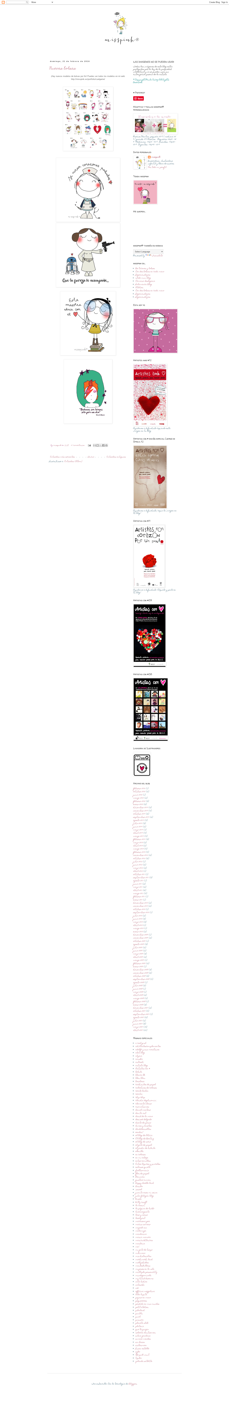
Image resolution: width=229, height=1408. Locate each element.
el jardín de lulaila (145, 1148)
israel (139, 1190)
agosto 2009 (138, 944)
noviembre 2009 (140, 938)
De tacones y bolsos (145, 269)
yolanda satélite (144, 1361)
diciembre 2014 (140, 808)
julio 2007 (137, 1021)
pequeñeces (141, 1301)
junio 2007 (137, 1024)
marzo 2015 (138, 798)
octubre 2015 (139, 792)
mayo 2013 (138, 843)
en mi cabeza (142, 1158)
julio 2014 (137, 824)
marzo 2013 (138, 849)
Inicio (90, 457)
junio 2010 (137, 919)
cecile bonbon (142, 1091)
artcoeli (140, 1062)
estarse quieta (143, 1167)
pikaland (140, 1310)
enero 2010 (138, 932)
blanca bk (140, 1075)
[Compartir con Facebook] (103, 445)
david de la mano (144, 1116)
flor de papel (142, 1174)
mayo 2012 (138, 868)
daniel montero (143, 1110)
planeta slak (142, 1323)
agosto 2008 (138, 983)
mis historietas (143, 1256)
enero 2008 (138, 1005)
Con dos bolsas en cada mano (150, 272)
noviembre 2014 (140, 811)
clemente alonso (144, 1104)
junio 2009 (138, 951)
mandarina (141, 1234)
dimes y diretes (144, 1126)
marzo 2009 (138, 960)
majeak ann (141, 1228)
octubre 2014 (139, 814)
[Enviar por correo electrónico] (94, 445)
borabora (140, 1082)
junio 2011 (137, 884)
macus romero (143, 1225)
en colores (141, 1155)
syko (138, 1352)
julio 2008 (137, 986)
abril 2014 (138, 833)
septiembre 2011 (141, 878)
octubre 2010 (139, 909)
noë (137, 1288)
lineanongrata (143, 1212)
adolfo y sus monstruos (147, 1050)
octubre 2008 (139, 976)
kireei (139, 1199)
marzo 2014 (138, 836)
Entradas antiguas (116, 457)
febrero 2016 (139, 789)
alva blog (140, 1053)
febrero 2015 (139, 801)
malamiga (141, 1231)
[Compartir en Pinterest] (106, 445)
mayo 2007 (138, 1027)
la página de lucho (145, 1209)
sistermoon (141, 1345)
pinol (138, 1317)
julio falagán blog (145, 1196)
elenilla (140, 1151)
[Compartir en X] (100, 445)
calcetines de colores (146, 1088)
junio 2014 (137, 827)
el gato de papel (144, 1145)
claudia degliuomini (146, 1101)
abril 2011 (137, 890)
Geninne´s (140, 1177)
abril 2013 (138, 846)
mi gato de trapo (144, 1250)
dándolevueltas (143, 1129)
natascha (140, 1285)
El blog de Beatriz (145, 1139)
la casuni (140, 1206)
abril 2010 (138, 925)
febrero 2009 (139, 964)
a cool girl (141, 1043)
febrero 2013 (139, 852)
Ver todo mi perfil (157, 167)
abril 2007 (138, 1030)
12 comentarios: (78, 445)
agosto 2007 (138, 1018)
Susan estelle (142, 1349)
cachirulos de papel (146, 1085)
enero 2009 (138, 967)
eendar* (139, 1132)
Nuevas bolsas (62, 68)
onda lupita (141, 1295)
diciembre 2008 (140, 970)
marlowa (140, 1244)
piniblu (139, 1314)
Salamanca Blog (144, 284)
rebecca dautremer (146, 1333)
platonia (140, 1326)
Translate (157, 256)
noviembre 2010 (140, 906)
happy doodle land (145, 1183)
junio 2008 (138, 989)
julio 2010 (137, 916)
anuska (139, 1059)
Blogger (133, 1384)
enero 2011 (138, 900)
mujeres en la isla (145, 1269)
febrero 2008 (139, 1002)
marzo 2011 (138, 894)
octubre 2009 (139, 941)
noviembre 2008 (140, 973)
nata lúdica (141, 1282)
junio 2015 (137, 795)
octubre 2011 (139, 875)
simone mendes (143, 1339)
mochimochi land (144, 1260)
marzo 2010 (138, 929)
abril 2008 (138, 995)
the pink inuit (142, 1355)
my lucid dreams (144, 1279)
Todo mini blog (143, 278)
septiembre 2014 (141, 817)
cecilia (139, 1094)
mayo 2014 (138, 830)
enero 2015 (138, 804)
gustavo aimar (143, 1180)
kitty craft (141, 1202)
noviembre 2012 (140, 855)
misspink (155, 157)
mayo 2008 (138, 992)
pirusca (140, 1320)
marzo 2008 (138, 999)
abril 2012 (138, 871)
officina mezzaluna (145, 1291)
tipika (139, 1358)
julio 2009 (137, 948)
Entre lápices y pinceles (148, 1164)
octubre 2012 (139, 859)
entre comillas (143, 1161)
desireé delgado (144, 1120)
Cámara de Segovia (145, 281)
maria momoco (143, 1237)
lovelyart (140, 1218)
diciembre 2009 (140, 935)
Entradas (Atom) (73, 462)
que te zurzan (142, 1330)
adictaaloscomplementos (148, 1046)
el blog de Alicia (144, 1135)
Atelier (139, 288)
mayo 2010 (138, 922)
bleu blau (140, 1078)
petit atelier (142, 1307)
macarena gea (143, 1221)
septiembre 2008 (141, 979)
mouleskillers (143, 1266)
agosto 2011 (138, 881)
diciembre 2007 (140, 1008)
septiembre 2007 (141, 1014)
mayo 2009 (138, 954)
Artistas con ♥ (143, 1069)
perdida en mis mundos (147, 1304)
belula (139, 1072)
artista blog (142, 1066)
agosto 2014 (138, 820)
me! (137, 1247)
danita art (141, 1113)
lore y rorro (142, 1215)
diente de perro (143, 1123)
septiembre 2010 (141, 913)
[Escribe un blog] (97, 445)
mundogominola (143, 1276)
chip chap (140, 1097)
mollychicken (142, 1263)
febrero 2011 (139, 897)
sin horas (140, 1342)
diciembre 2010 (140, 903)
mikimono (140, 1253)
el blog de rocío (143, 1142)
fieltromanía (142, 1171)
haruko (139, 1186)
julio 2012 (137, 862)
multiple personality (146, 1272)
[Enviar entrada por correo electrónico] (89, 445)
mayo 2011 (138, 887)
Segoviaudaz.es (143, 275)
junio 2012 (137, 865)
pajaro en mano (143, 1298)
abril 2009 (138, 957)
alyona (139, 1056)
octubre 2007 (139, 1011)
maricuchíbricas (144, 1240)
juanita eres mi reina (146, 1193)
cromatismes (142, 1107)
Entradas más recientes (62, 457)
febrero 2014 (139, 839)
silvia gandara (143, 1336)
